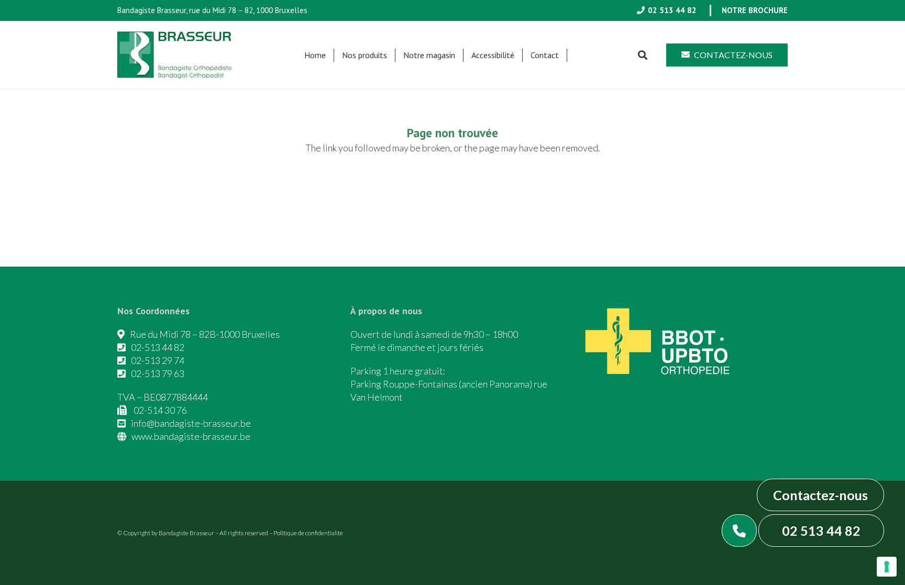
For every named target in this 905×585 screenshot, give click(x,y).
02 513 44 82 (821, 530)
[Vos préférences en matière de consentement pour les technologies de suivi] (887, 567)
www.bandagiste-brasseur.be (190, 436)
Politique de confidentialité (308, 533)
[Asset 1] (174, 55)
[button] (392, 55)
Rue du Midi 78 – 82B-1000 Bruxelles (205, 334)
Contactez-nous (820, 495)
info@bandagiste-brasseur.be (191, 423)
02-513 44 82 (157, 347)
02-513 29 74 (157, 360)
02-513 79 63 (157, 373)
